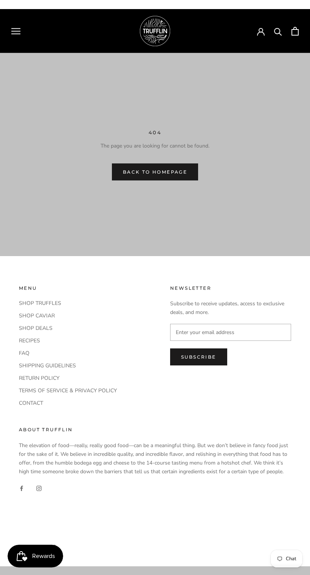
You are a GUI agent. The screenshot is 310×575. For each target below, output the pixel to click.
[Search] (278, 31)
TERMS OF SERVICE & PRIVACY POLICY (68, 390)
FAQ (24, 353)
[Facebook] (21, 488)
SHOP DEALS (36, 328)
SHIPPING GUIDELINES (47, 365)
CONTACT (31, 403)
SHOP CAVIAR (37, 315)
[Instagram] (39, 488)
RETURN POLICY (39, 378)
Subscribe (198, 357)
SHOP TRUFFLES (40, 303)
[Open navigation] (15, 31)
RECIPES (29, 340)
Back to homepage (155, 172)
